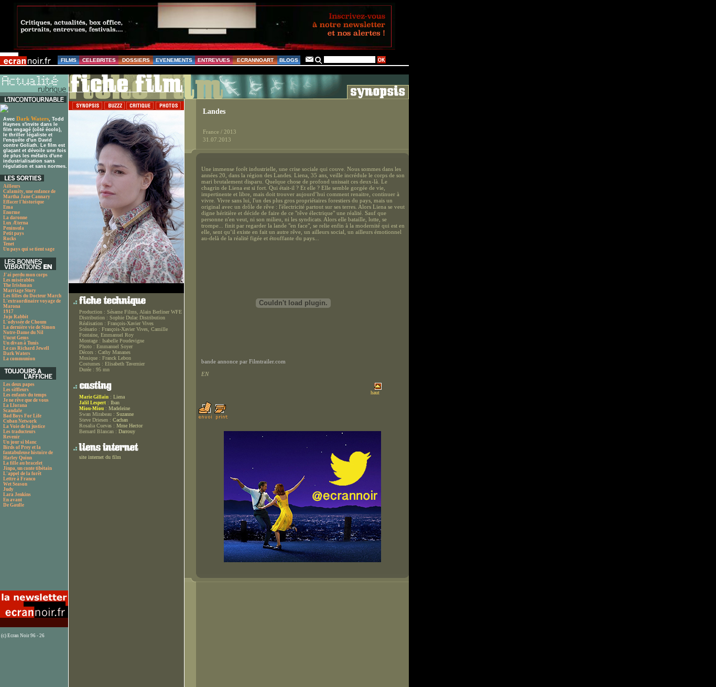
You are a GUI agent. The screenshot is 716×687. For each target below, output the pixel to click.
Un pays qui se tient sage (29, 249)
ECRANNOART (255, 60)
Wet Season (15, 484)
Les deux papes (19, 384)
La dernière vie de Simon (29, 327)
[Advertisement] (33, 552)
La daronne (15, 217)
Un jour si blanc (20, 442)
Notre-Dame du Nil (23, 332)
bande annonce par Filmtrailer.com (243, 361)
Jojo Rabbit (15, 316)
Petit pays (13, 233)
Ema (8, 207)
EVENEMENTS (174, 60)
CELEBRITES (99, 60)
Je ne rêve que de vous (26, 400)
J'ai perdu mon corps (25, 274)
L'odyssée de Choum (25, 322)
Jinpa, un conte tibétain (27, 468)
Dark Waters (32, 118)
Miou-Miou (91, 408)
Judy (8, 489)
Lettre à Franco (19, 478)
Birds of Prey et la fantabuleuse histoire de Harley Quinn (28, 452)
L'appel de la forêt (22, 473)
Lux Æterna (15, 223)
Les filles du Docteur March (32, 295)
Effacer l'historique (23, 202)
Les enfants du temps (25, 395)
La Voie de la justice (24, 426)
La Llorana (15, 405)
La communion (19, 358)
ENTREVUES (214, 60)
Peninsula (13, 228)
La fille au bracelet (22, 463)
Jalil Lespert (92, 402)
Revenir (11, 436)
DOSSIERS (136, 60)
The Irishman (17, 285)
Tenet (8, 243)
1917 (8, 311)
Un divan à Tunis (21, 343)
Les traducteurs (19, 431)
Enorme (11, 212)
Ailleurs (11, 186)
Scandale (12, 410)
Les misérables (19, 280)
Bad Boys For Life (22, 415)
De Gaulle (13, 505)
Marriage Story (19, 290)
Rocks (9, 238)
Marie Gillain (94, 397)
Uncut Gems (16, 337)
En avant (12, 499)
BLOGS (288, 60)
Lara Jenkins (17, 494)
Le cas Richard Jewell (26, 348)
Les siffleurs (16, 389)
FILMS (69, 60)
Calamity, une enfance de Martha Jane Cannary (29, 194)
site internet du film (100, 457)
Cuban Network (20, 421)
